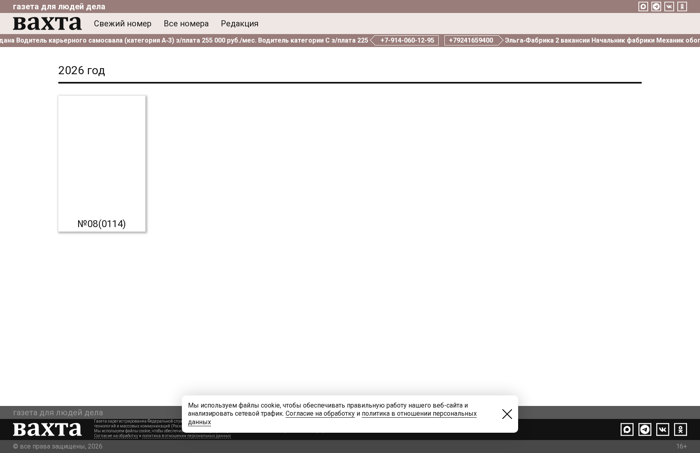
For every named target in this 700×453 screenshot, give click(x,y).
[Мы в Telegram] (656, 6)
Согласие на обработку (116, 436)
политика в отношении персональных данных (186, 436)
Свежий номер (123, 23)
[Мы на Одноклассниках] (682, 6)
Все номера (186, 23)
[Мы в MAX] (643, 6)
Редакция (239, 23)
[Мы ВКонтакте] (669, 6)
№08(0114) (101, 224)
